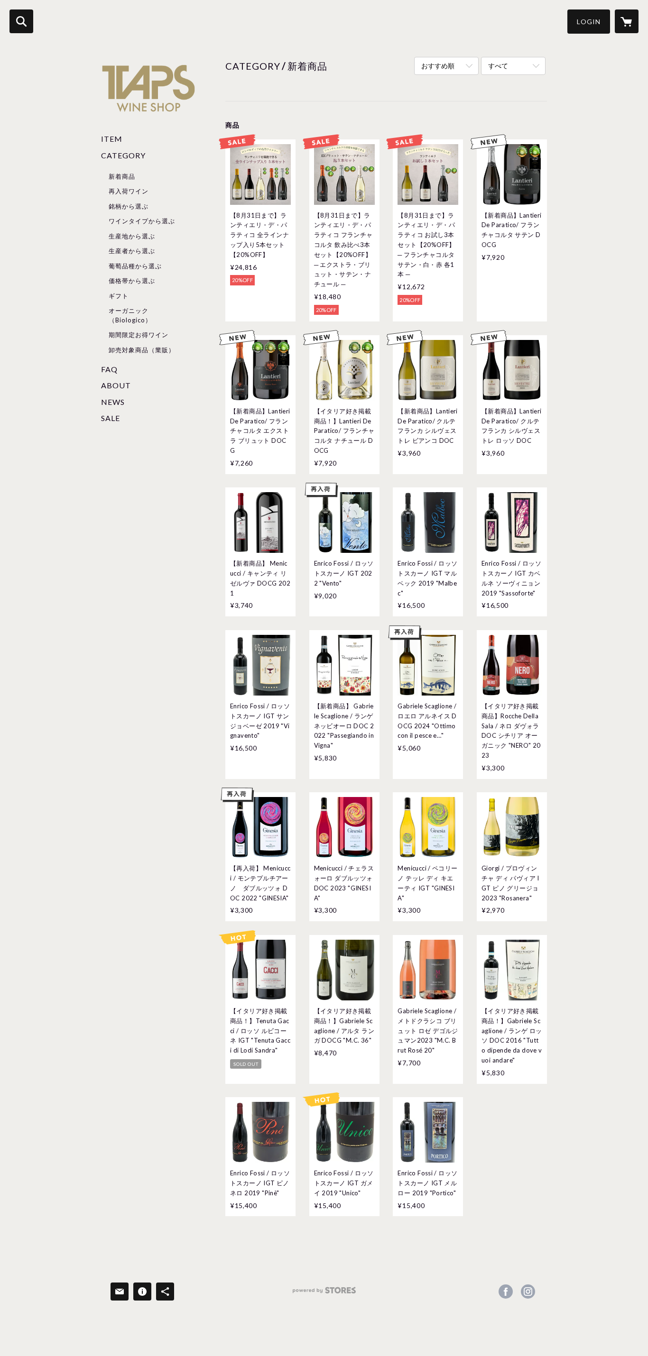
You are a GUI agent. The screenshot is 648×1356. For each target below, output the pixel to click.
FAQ (109, 369)
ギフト (119, 296)
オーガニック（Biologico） (130, 315)
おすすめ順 (437, 66)
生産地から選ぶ (132, 236)
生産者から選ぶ (132, 251)
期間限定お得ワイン (138, 335)
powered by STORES (324, 1293)
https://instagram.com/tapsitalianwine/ (528, 1291)
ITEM (111, 138)
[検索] (21, 21)
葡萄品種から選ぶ (135, 266)
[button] (588, 21)
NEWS (113, 401)
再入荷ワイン (128, 191)
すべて (498, 66)
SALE (110, 417)
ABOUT (116, 385)
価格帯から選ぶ (132, 280)
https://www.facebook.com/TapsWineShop (506, 1291)
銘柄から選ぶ (128, 206)
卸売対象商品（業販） (142, 350)
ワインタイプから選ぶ (142, 221)
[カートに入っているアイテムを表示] (627, 21)
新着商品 (122, 176)
